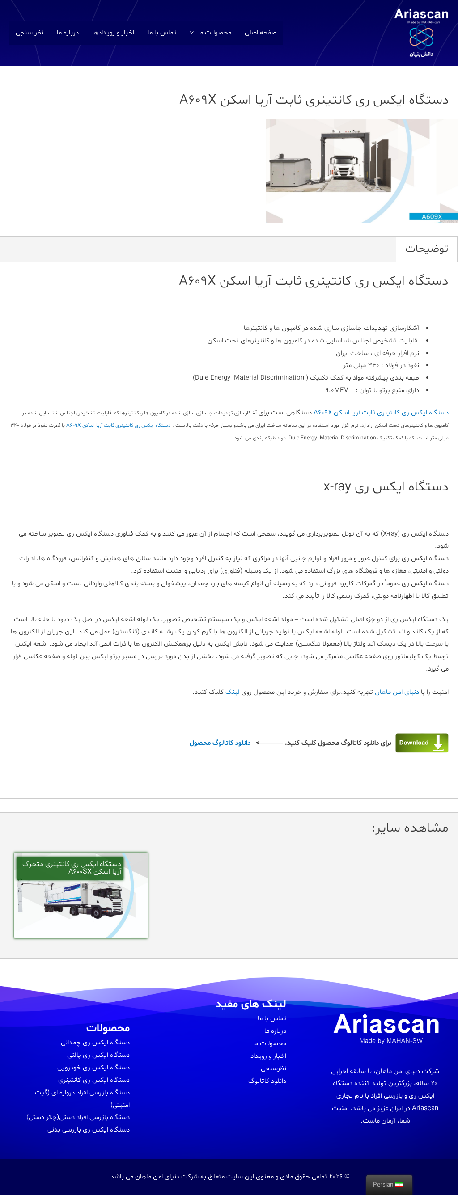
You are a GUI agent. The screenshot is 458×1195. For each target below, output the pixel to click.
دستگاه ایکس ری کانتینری (94, 1080)
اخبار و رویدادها (113, 33)
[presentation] (194, 33)
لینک (233, 692)
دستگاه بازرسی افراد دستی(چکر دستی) (78, 1117)
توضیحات (426, 249)
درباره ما (68, 33)
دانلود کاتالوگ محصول (220, 743)
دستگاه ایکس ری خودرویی (93, 1068)
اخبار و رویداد (268, 1056)
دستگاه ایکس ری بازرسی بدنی (88, 1130)
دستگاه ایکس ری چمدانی (95, 1042)
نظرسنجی (273, 1068)
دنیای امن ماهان (397, 692)
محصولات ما (214, 33)
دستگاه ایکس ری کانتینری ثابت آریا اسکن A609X (381, 413)
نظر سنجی (29, 33)
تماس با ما (162, 33)
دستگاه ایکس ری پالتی (98, 1055)
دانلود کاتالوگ (267, 1081)
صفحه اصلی (260, 33)
